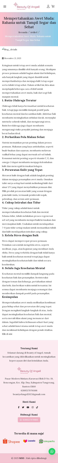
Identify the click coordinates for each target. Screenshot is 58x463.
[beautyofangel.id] (33, 407)
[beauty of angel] (28, 407)
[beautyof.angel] (37, 407)
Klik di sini (7, 334)
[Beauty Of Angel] (18, 407)
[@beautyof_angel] (23, 407)
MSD (22, 458)
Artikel (33, 32)
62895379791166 (29, 390)
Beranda (22, 32)
